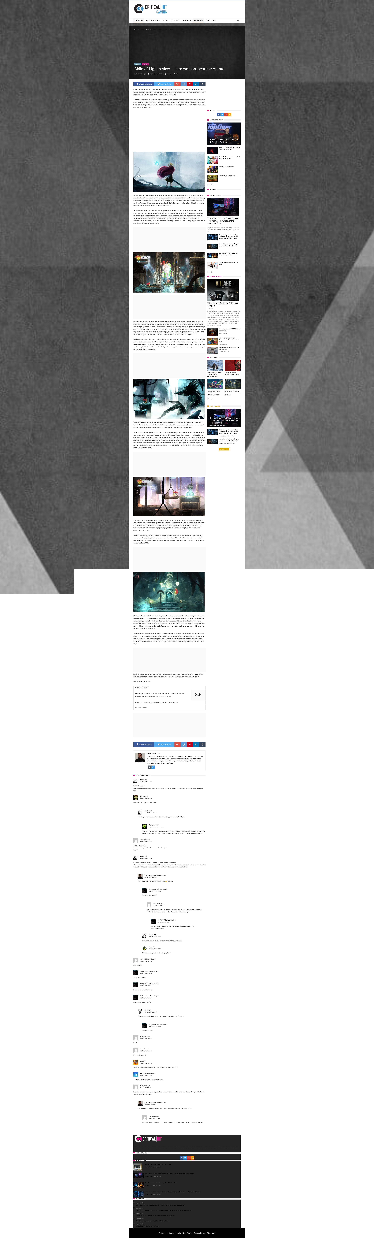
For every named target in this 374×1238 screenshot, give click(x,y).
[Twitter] (222, 114)
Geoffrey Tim (139, 74)
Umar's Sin (143, 780)
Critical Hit (163, 1233)
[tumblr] (202, 84)
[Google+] (226, 114)
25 (176, 74)
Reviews (145, 64)
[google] (177, 84)
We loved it (152, 831)
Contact (172, 1233)
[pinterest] (190, 84)
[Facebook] (218, 114)
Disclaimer (211, 1233)
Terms (189, 1233)
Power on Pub (153, 825)
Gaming (142, 29)
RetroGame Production (148, 1073)
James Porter (212, 425)
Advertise (182, 1233)
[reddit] (184, 84)
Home (136, 29)
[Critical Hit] (150, 3)
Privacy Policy (199, 1233)
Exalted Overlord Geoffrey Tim (155, 875)
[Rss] (229, 114)
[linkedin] (196, 84)
